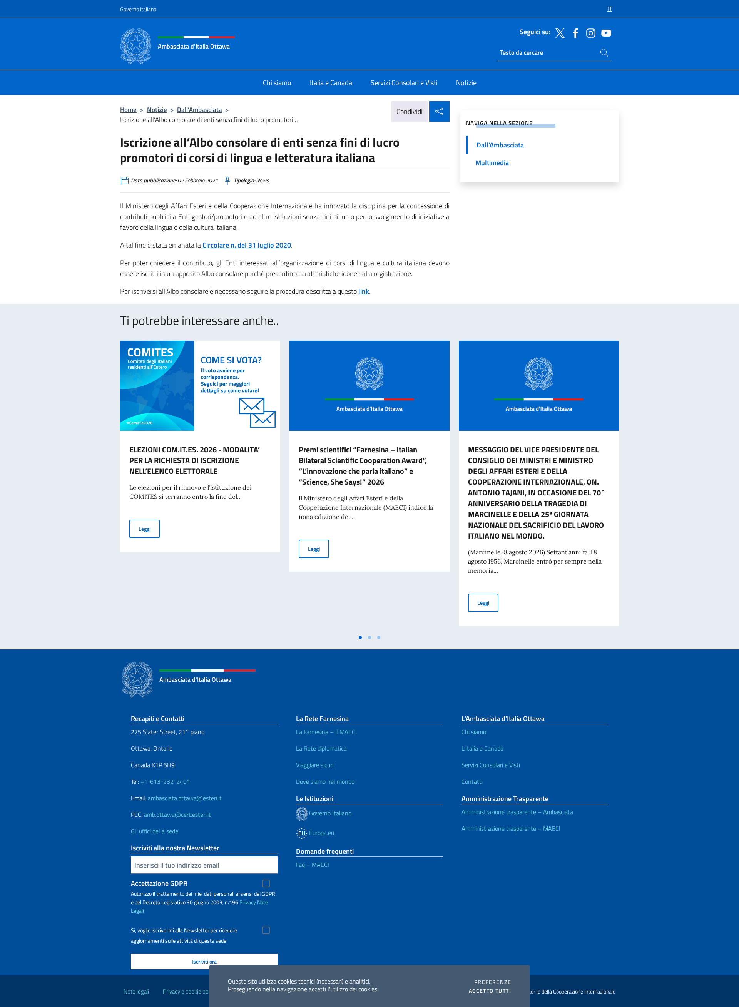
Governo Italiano (138, 9)
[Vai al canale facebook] (573, 32)
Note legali (136, 991)
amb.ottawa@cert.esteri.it (177, 814)
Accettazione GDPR (159, 883)
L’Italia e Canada (482, 748)
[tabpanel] (200, 485)
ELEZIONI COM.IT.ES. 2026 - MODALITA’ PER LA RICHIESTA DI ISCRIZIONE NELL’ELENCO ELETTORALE (194, 460)
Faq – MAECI (312, 864)
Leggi (149, 528)
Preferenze (492, 982)
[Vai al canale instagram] (589, 32)
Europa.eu (321, 832)
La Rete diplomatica (321, 748)
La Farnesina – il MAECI (326, 731)
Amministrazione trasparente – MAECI (510, 828)
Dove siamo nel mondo (325, 781)
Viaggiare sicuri (314, 764)
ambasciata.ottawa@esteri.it (185, 798)
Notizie (157, 109)
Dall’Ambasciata (199, 109)
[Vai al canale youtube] (604, 32)
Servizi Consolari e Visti (490, 764)
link (363, 291)
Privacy (247, 902)
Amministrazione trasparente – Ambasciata (517, 811)
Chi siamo (473, 731)
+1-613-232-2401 (165, 781)
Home (128, 109)
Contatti (472, 781)
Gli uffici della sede (154, 831)
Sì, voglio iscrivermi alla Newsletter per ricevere (184, 930)
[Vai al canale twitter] (558, 32)
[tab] (360, 637)
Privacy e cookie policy (189, 991)
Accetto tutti (490, 991)
